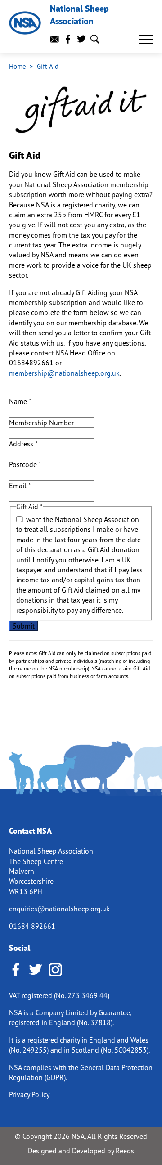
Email (20, 485)
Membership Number (41, 422)
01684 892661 (32, 926)
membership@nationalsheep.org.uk (64, 373)
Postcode (25, 464)
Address (23, 443)
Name (20, 401)
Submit (24, 625)
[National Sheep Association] (25, 22)
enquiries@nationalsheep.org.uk (59, 908)
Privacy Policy (29, 1094)
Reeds (125, 1150)
